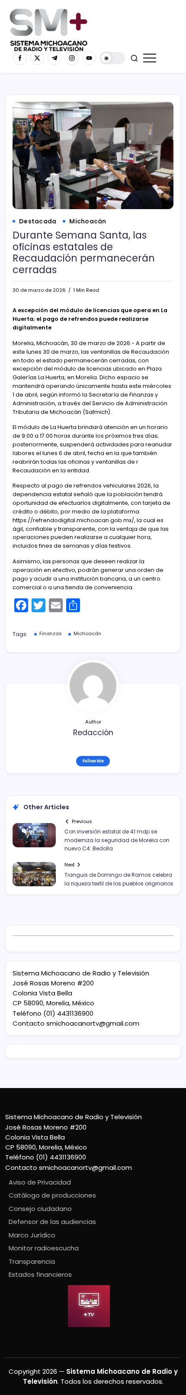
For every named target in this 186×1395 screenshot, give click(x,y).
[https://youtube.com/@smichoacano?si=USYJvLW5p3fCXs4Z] (89, 58)
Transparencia (32, 1261)
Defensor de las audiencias (52, 1221)
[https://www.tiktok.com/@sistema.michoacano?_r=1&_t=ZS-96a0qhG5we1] (54, 58)
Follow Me (93, 761)
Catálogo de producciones (52, 1195)
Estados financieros (40, 1274)
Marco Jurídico (32, 1235)
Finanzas (50, 633)
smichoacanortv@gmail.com (92, 1023)
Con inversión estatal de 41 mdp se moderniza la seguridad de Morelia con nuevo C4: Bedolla (117, 840)
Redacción (93, 732)
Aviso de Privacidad (40, 1182)
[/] (37, 58)
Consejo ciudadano (40, 1208)
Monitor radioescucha (44, 1248)
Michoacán (87, 633)
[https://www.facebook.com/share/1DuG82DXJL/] (20, 58)
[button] (112, 58)
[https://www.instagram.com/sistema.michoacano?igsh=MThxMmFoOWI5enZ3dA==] (72, 58)
